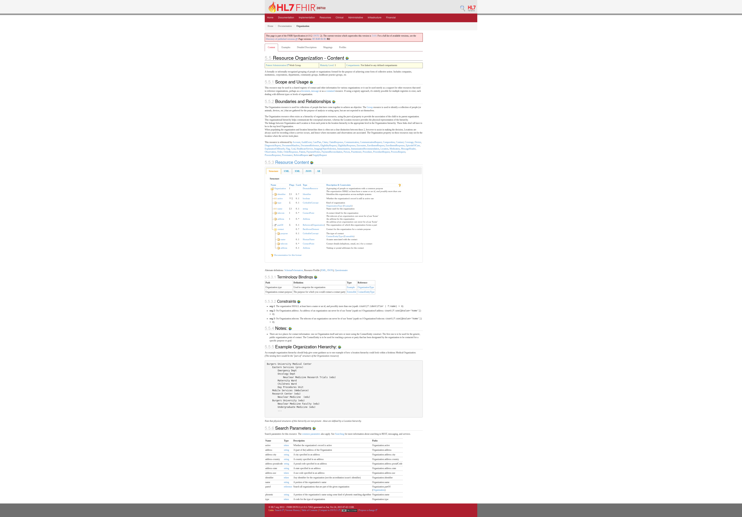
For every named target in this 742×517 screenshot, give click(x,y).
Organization (280, 188)
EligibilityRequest (328, 145)
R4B (318, 39)
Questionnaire (341, 270)
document (305, 91)
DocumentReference (310, 145)
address (280, 219)
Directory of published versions (280, 39)
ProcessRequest (398, 152)
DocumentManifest (291, 145)
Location (384, 148)
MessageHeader (408, 148)
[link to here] (347, 57)
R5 (313, 39)
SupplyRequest (320, 155)
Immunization (343, 148)
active (280, 198)
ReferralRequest (301, 155)
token (286, 445)
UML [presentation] (286, 171)
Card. (298, 185)
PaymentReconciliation (332, 152)
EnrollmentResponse (395, 145)
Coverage (409, 142)
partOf (280, 225)
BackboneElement (311, 229)
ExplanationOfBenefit (275, 148)
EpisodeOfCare (413, 145)
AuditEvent (306, 142)
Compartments (353, 65)
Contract (400, 142)
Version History (292, 510)
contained (330, 91)
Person (347, 152)
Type (305, 185)
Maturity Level (327, 65)
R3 (325, 39)
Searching (339, 434)
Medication (395, 148)
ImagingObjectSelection (325, 148)
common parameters (311, 434)
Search (278, 510)
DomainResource (310, 188)
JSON (330, 270)
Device (418, 142)
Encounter (361, 145)
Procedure (367, 152)
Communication (351, 142)
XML (323, 270)
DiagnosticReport (273, 145)
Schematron (297, 270)
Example (348, 206)
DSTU (316, 35)
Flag (288, 148)
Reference (307, 225)
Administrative (355, 17)
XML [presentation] (297, 171)
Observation (270, 152)
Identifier (307, 194)
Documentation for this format (287, 255)
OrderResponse (291, 152)
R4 (322, 39)
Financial (391, 17)
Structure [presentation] (273, 171)
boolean (306, 198)
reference (288, 486)
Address (306, 219)
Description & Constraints (338, 185)
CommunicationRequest (371, 142)
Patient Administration (276, 65)
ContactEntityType (334, 236)
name (279, 208)
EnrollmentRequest (376, 145)
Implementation (307, 17)
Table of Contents (309, 510)
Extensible (349, 236)
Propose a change (367, 510)
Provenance (287, 155)
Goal (293, 148)
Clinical (340, 17)
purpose (284, 233)
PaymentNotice (313, 152)
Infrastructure (374, 17)
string (305, 208)
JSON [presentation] (308, 171)
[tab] (273, 171)
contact (280, 229)
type (279, 203)
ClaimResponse (336, 142)
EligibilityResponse (347, 145)
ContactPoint (308, 213)
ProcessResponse (273, 155)
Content (271, 47)
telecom (280, 213)
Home (270, 17)
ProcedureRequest (381, 152)
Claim (325, 142)
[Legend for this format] (399, 185)
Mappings (328, 47)
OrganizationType (334, 206)
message (315, 91)
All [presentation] (318, 171)
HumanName (309, 239)
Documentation (286, 17)
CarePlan (317, 142)
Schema (288, 270)
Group (370, 107)
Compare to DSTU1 (328, 510)
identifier (281, 194)
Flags (291, 185)
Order (280, 152)
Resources (325, 17)
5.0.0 (374, 35)
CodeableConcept (310, 203)
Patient (302, 152)
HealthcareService (305, 148)
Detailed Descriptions (307, 47)
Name (273, 185)
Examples (286, 47)
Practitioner (356, 152)
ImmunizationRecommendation (365, 148)
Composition (389, 142)
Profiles (342, 47)
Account (296, 142)
